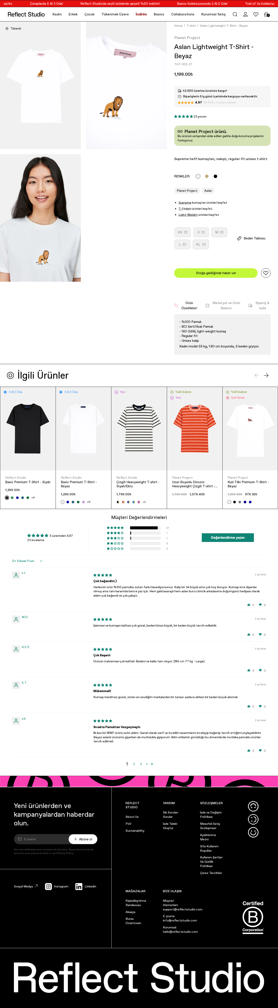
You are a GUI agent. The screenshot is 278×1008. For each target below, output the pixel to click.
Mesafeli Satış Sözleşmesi (210, 826)
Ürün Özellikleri (189, 305)
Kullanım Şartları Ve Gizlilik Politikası (211, 861)
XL (202, 245)
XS (184, 233)
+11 (33, 497)
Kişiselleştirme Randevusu (136, 903)
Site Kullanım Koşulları (209, 848)
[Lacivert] (245, 502)
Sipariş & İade (262, 305)
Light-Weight (188, 215)
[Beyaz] (198, 176)
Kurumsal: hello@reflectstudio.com (180, 929)
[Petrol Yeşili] (22, 497)
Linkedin (90, 886)
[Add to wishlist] (266, 273)
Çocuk (89, 14)
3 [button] (141, 764)
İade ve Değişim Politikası (211, 814)
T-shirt (191, 26)
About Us (132, 817)
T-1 (181, 209)
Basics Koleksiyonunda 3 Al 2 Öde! (196, 3)
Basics (159, 14)
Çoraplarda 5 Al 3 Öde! (40, 3)
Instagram (61, 886)
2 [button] (134, 764)
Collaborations (182, 14)
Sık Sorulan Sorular (170, 814)
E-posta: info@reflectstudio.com (180, 918)
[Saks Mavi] (17, 497)
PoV (128, 824)
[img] (102, 575)
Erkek (73, 14)
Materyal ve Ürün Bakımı (226, 305)
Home (178, 26)
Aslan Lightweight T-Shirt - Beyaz (224, 26)
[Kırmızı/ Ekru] (123, 502)
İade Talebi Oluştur (170, 826)
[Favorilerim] (255, 14)
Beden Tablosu (254, 238)
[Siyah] (215, 176)
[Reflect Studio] (26, 14)
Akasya (130, 912)
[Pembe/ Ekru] (139, 502)
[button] (235, 14)
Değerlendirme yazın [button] (228, 537)
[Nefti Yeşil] (28, 497)
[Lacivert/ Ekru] (128, 502)
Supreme (185, 203)
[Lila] (83, 502)
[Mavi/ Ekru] (134, 502)
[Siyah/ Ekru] (118, 502)
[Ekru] (206, 176)
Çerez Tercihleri (211, 873)
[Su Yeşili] (12, 497)
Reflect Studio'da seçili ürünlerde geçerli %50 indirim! (114, 3)
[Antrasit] (240, 502)
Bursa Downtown (133, 921)
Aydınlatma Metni (208, 837)
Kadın (57, 14)
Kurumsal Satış (213, 14)
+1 (144, 502)
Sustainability (135, 831)
